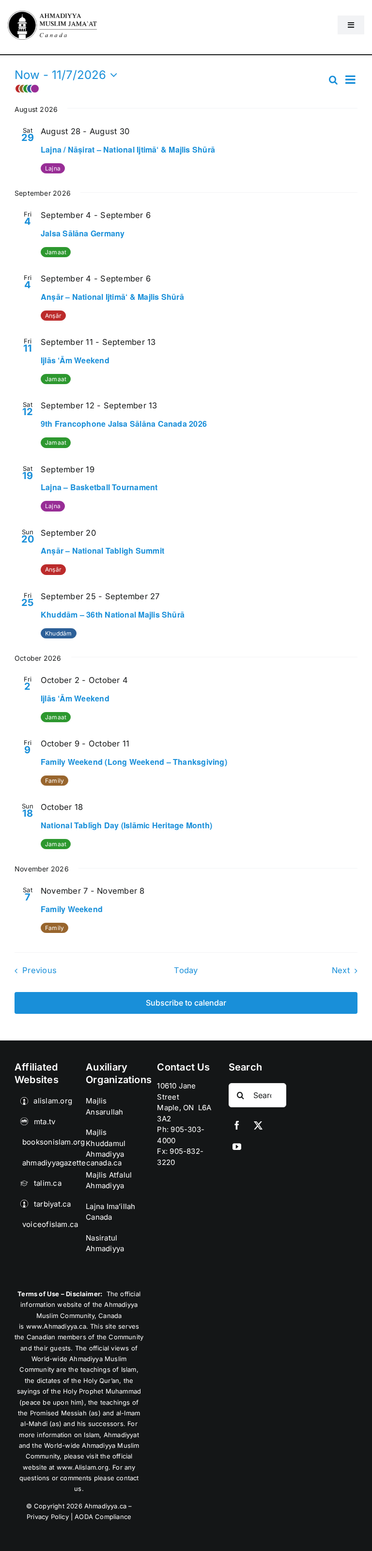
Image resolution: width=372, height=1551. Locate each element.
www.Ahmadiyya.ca (56, 1326)
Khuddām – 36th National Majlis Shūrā (113, 614)
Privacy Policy (48, 1516)
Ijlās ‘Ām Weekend (75, 360)
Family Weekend (72, 909)
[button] (171, 88)
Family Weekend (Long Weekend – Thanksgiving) (134, 761)
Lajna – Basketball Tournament (99, 487)
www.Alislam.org (82, 1467)
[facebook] (237, 1125)
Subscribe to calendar (186, 1003)
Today (186, 970)
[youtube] (237, 1146)
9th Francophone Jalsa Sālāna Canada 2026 (124, 423)
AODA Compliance (103, 1516)
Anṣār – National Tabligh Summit (102, 550)
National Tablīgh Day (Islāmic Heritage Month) (126, 825)
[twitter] (258, 1125)
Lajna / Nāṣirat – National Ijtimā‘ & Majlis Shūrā (128, 149)
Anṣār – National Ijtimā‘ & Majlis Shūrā (112, 296)
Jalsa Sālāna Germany (83, 233)
